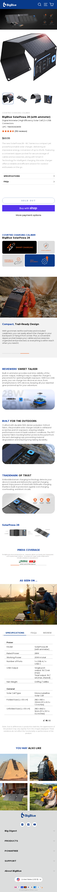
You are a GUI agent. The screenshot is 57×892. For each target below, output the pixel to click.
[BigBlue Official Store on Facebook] (28, 824)
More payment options (28, 215)
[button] (6, 353)
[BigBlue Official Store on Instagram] (22, 824)
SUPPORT (10, 860)
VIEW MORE (13, 771)
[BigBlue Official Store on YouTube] (34, 824)
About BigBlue (13, 870)
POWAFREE (11, 850)
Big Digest (11, 830)
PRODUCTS (11, 840)
